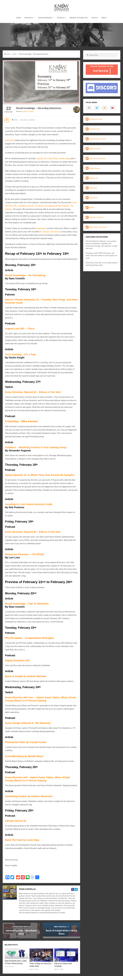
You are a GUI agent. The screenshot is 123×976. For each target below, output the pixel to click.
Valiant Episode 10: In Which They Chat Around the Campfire (40, 475)
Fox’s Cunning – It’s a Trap (20, 354)
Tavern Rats (93, 198)
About (104, 18)
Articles (61, 18)
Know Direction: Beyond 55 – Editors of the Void (32, 392)
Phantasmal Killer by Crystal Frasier (25, 742)
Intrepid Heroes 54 (15, 820)
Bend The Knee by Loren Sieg (22, 840)
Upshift (91, 207)
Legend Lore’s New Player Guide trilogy (53, 158)
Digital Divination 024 (17, 660)
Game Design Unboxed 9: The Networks (28, 723)
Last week (9, 140)
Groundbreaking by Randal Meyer (24, 756)
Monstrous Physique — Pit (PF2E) (24, 554)
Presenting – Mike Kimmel (21, 421)
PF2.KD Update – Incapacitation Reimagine (29, 638)
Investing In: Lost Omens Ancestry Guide (28, 504)
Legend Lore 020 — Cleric (20, 328)
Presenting (93, 188)
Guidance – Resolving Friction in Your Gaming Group (35, 447)
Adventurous (40, 228)
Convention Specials (96, 217)
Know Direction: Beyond (97, 139)
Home (8, 54)
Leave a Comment (29, 120)
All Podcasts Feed (95, 119)
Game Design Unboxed (97, 158)
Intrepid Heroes (94, 168)
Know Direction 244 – (17, 777)
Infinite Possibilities (79, 18)
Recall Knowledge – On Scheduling (25, 275)
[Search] (87, 55)
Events (95, 18)
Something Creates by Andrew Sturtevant (28, 796)
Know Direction (94, 129)
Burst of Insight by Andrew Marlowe (25, 676)
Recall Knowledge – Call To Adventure (27, 603)
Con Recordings (45, 18)
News (18, 18)
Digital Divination (95, 149)
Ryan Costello (28, 111)
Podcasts (28, 18)
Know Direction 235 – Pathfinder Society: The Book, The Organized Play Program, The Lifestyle (41, 205)
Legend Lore (93, 178)
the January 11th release (49, 232)
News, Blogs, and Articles (98, 227)
